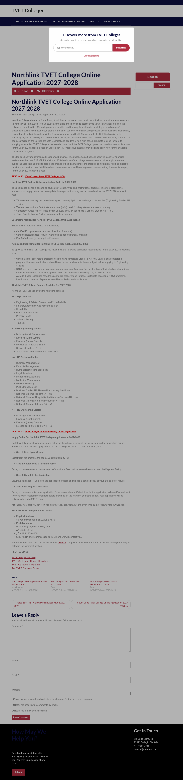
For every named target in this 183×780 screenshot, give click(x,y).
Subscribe (121, 47)
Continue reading (91, 56)
